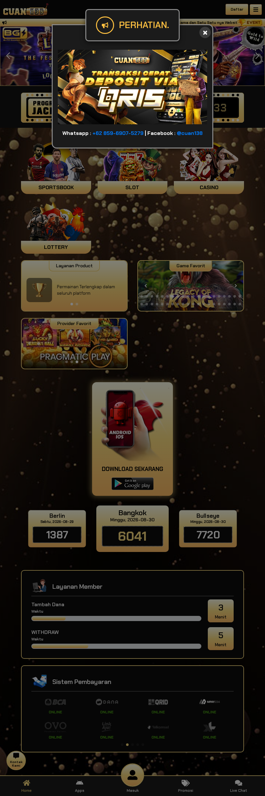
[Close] (205, 32)
